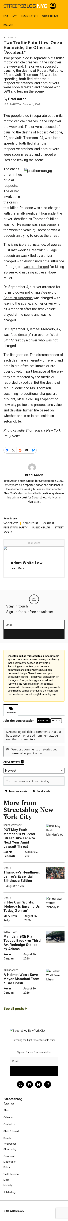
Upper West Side (12, 825)
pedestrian (11, 235)
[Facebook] (29, 1084)
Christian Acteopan (18, 298)
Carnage (49, 523)
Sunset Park (10, 932)
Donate (8, 25)
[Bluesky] (38, 1084)
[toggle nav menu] (62, 6)
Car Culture (31, 523)
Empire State (29, 16)
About (6, 1110)
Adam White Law (27, 562)
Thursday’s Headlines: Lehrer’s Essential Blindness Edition (21, 876)
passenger (49, 224)
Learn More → (19, 568)
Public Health (41, 527)
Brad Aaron (17, 99)
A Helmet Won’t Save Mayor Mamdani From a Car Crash (21, 979)
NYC (15, 16)
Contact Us (9, 1124)
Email (9, 624)
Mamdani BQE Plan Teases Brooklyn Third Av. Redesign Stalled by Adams (22, 942)
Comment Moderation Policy (9, 1162)
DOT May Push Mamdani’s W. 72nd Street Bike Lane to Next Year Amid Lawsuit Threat (19, 838)
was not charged (36, 267)
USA (5, 16)
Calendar (8, 1117)
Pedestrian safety (15, 527)
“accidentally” (20, 335)
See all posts (13, 1008)
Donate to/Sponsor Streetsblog (9, 1144)
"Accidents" (10, 37)
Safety (7, 868)
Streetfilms (50, 16)
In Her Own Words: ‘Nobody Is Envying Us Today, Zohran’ (21, 906)
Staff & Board (11, 1131)
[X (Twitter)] (20, 1084)
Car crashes (10, 970)
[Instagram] (47, 1084)
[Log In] (53, 6)
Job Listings (10, 1192)
